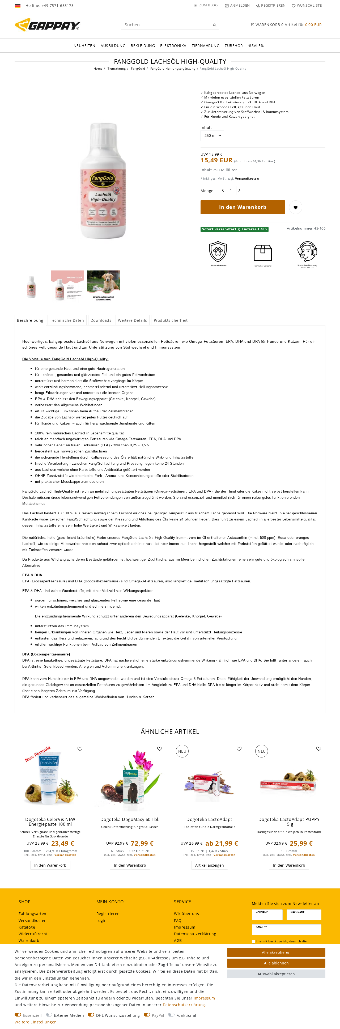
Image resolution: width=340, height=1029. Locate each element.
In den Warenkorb (242, 207)
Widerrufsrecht (33, 933)
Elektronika (173, 45)
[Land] (18, 5)
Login (101, 920)
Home (98, 68)
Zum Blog (208, 5)
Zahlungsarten (32, 913)
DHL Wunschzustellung (118, 1015)
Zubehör (234, 45)
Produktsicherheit (171, 320)
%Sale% (256, 45)
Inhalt (206, 127)
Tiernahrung (206, 45)
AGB (178, 940)
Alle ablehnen (276, 963)
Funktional (186, 1015)
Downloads (101, 320)
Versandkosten (246, 178)
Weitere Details (132, 320)
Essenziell (32, 1015)
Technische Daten (67, 320)
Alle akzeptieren (276, 952)
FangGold (137, 68)
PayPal (158, 1015)
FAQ (178, 920)
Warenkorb (29, 940)
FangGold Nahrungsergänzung (172, 68)
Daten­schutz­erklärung (195, 933)
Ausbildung (113, 45)
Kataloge (27, 927)
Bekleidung (143, 45)
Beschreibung (30, 320)
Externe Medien (69, 1015)
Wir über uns (186, 913)
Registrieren (108, 913)
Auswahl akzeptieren (276, 973)
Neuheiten (85, 45)
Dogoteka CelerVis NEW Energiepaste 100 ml (50, 822)
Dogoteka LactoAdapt (209, 819)
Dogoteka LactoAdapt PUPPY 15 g (289, 822)
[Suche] (214, 25)
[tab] (30, 320)
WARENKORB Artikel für (288, 24)
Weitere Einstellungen (36, 1021)
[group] (50, 778)
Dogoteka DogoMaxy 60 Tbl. (130, 819)
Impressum (185, 927)
